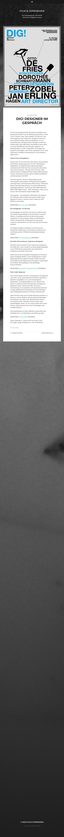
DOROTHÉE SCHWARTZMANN (28, 268)
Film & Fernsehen (32, 11)
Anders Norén (36, 826)
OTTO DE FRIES (23, 205)
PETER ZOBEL (23, 317)
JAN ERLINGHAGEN (25, 237)
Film (13, 327)
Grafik (17, 327)
